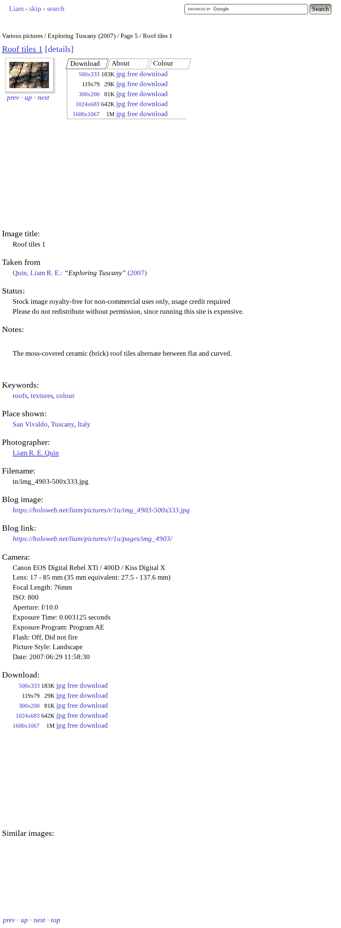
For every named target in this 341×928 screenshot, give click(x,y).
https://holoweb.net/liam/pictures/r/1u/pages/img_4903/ (92, 539)
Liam (16, 9)
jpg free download (142, 74)
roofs (20, 396)
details (59, 49)
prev (13, 97)
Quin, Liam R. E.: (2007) (80, 273)
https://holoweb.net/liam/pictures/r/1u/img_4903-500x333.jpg (101, 510)
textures (42, 396)
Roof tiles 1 (22, 49)
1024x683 (88, 104)
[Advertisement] (121, 174)
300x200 (89, 94)
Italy (84, 424)
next (43, 97)
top (55, 920)
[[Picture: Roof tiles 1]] (29, 75)
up (28, 97)
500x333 (89, 74)
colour (65, 396)
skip (35, 9)
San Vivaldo (30, 424)
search (56, 9)
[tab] (87, 64)
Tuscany (62, 424)
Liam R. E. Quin (36, 453)
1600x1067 (86, 114)
